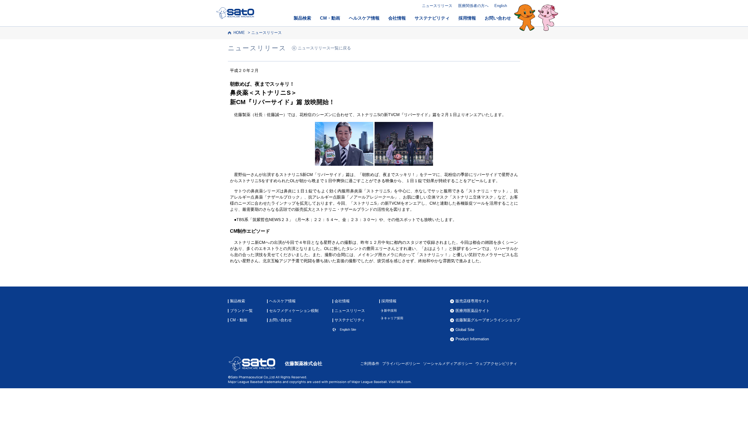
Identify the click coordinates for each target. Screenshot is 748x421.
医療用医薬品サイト (473, 311)
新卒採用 (390, 310)
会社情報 (397, 18)
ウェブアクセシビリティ (496, 364)
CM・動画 (330, 18)
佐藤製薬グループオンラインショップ (488, 320)
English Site (348, 329)
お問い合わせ (498, 18)
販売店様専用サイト (473, 301)
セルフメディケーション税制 (293, 311)
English (500, 6)
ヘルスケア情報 (364, 18)
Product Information (472, 339)
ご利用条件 (369, 364)
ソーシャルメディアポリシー (447, 364)
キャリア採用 (393, 318)
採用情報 (467, 18)
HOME (239, 33)
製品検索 (302, 18)
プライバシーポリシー (401, 364)
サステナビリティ (432, 18)
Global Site (465, 330)
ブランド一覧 (241, 311)
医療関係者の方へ (473, 6)
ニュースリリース (437, 6)
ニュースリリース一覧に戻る (324, 48)
